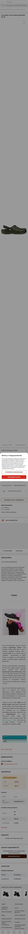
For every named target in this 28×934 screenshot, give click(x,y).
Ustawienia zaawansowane (14, 472)
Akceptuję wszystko (14, 477)
